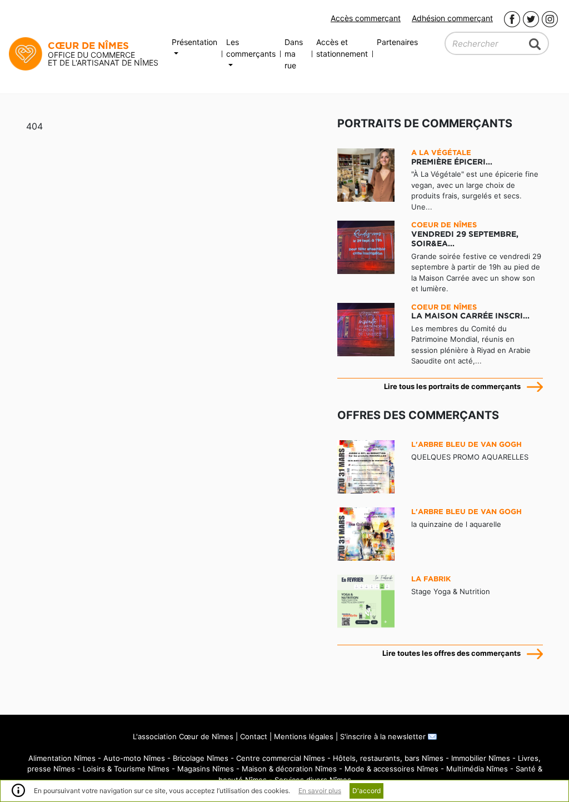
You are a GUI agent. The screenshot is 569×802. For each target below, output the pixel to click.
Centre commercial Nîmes (280, 758)
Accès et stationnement (342, 47)
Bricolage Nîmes (200, 758)
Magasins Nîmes (205, 768)
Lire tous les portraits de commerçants (452, 386)
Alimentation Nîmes (62, 758)
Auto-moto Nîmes (134, 758)
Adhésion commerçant (452, 18)
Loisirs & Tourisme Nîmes (126, 768)
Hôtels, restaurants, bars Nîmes (388, 758)
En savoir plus (319, 790)
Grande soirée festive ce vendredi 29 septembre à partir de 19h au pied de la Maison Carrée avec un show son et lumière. (476, 257)
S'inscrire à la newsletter (384, 736)
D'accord (366, 790)
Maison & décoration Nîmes (289, 768)
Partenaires (397, 42)
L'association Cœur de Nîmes (183, 736)
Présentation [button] (194, 42)
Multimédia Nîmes (477, 768)
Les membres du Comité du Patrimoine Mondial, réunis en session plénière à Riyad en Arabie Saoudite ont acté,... (471, 334)
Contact (253, 736)
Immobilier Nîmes (480, 758)
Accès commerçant (366, 18)
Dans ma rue (293, 53)
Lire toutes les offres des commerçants (451, 653)
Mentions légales (303, 736)
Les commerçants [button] (251, 47)
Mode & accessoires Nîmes (391, 768)
